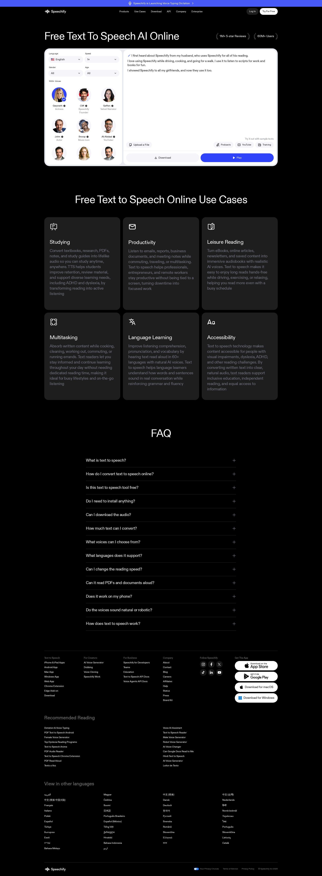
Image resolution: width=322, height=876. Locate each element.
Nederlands (228, 800)
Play (239, 157)
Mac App (49, 672)
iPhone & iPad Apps (54, 662)
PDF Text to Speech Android (59, 732)
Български (49, 832)
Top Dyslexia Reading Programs (60, 742)
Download (156, 11)
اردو (106, 848)
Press (166, 695)
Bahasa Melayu (52, 848)
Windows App (51, 676)
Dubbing (88, 667)
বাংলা (165, 843)
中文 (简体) (168, 794)
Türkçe (47, 826)
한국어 (166, 810)
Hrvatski (108, 837)
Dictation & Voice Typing (56, 728)
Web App (49, 681)
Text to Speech (52, 657)
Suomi (107, 805)
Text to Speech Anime (55, 746)
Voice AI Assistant (172, 728)
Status (166, 690)
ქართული (109, 832)
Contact (167, 667)
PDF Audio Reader (54, 751)
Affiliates (167, 681)
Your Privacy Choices (209, 869)
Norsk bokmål (229, 810)
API (169, 11)
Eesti (47, 837)
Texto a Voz (50, 765)
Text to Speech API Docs (136, 676)
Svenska (167, 821)
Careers (167, 676)
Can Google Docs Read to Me (178, 751)
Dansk (166, 800)
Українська (227, 816)
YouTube (246, 144)
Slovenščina (228, 832)
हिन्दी (224, 805)
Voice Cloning (91, 672)
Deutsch (167, 805)
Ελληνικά (167, 837)
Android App (51, 667)
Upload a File (141, 144)
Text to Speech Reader (175, 732)
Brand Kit (168, 700)
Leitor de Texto (171, 765)
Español (48, 821)
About (166, 662)
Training (267, 144)
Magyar (108, 794)
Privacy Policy (248, 869)
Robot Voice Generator (175, 742)
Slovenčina (168, 832)
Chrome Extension (54, 686)
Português (227, 826)
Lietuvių (226, 837)
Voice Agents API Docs (135, 681)
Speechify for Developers (136, 662)
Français (48, 805)
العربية (47, 794)
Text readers (88, 356)
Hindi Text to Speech (173, 756)
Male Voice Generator (174, 737)
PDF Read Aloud (52, 760)
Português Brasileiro (114, 816)
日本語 (107, 810)
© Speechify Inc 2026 (268, 869)
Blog (165, 672)
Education (128, 672)
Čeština (108, 800)
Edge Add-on (51, 690)
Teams (126, 667)
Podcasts (226, 144)
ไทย (224, 821)
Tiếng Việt (109, 826)
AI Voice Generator (94, 662)
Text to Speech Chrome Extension (62, 756)
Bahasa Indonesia (113, 843)
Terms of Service (230, 869)
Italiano (48, 810)
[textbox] (199, 91)
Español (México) (113, 821)
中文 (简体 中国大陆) (54, 800)
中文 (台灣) (228, 794)
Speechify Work (92, 676)
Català (225, 843)
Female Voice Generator (56, 737)
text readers (240, 373)
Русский (167, 816)
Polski (47, 816)
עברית (47, 843)
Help (165, 686)
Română (167, 826)
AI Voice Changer (172, 746)
